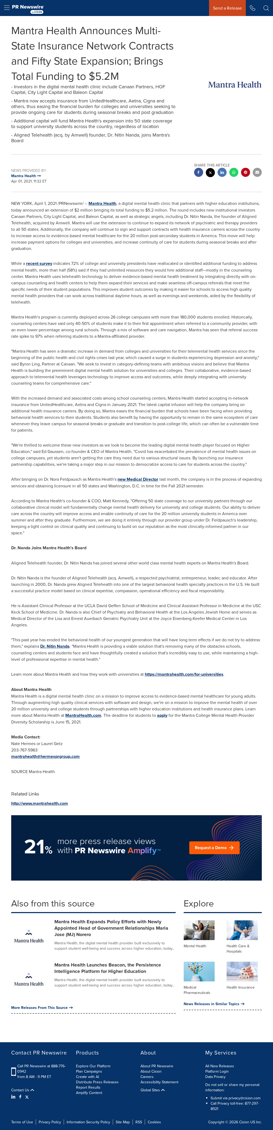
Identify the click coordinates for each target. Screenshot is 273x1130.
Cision (244, 1122)
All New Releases (219, 1066)
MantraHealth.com (83, 715)
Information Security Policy (88, 1122)
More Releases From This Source (39, 1007)
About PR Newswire (156, 1066)
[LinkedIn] (14, 1096)
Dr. (55, 646)
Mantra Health (102, 203)
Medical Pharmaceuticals (197, 990)
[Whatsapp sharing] (233, 173)
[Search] (266, 8)
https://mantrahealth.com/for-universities (184, 674)
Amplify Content (89, 1092)
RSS (138, 1122)
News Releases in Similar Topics (211, 1003)
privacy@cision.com (244, 1098)
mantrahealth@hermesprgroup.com (45, 756)
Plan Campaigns (89, 1071)
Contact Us (20, 1090)
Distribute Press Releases (97, 1082)
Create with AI (87, 1076)
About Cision (151, 1071)
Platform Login (217, 1071)
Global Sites (150, 1090)
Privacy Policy (50, 1122)
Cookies (154, 1122)
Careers (147, 1076)
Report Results (88, 1087)
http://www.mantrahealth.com (39, 803)
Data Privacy (215, 1076)
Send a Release (227, 8)
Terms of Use (22, 1122)
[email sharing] (257, 173)
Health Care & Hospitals (238, 948)
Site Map (123, 1122)
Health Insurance (241, 987)
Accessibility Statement (159, 1082)
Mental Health (195, 946)
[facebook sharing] (198, 173)
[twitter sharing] (210, 173)
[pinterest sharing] (245, 173)
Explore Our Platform (93, 1066)
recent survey (39, 263)
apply (162, 715)
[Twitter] (27, 1096)
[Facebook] (20, 1096)
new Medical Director (138, 479)
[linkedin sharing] (222, 173)
